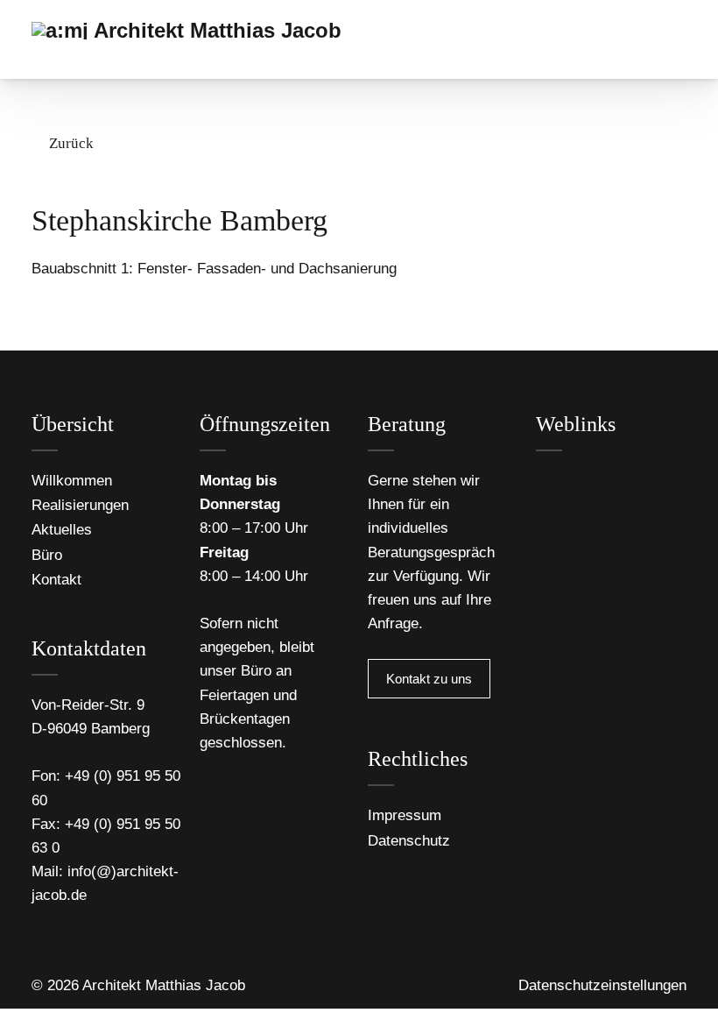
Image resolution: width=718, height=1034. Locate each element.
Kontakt (56, 579)
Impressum (404, 815)
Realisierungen (80, 505)
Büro (47, 555)
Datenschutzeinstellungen (602, 985)
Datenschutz (409, 840)
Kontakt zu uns (429, 678)
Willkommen (72, 480)
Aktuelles (62, 529)
